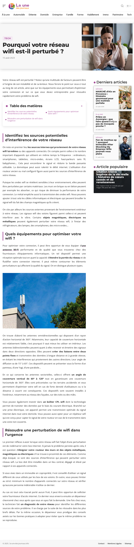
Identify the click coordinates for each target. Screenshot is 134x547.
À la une (99, 114)
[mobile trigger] (5, 6)
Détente (99, 89)
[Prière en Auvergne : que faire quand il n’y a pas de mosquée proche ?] (125, 121)
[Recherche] (122, 6)
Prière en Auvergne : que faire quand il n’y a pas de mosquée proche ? (106, 121)
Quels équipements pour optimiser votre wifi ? (63, 112)
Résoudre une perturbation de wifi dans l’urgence (25, 119)
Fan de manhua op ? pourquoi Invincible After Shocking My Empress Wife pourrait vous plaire (106, 147)
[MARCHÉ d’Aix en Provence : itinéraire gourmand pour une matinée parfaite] (125, 97)
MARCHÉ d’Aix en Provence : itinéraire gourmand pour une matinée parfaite (105, 97)
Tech (7, 38)
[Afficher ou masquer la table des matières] (62, 106)
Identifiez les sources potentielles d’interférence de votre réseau (22, 112)
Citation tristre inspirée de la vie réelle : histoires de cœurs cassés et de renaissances (112, 177)
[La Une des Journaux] (19, 6)
